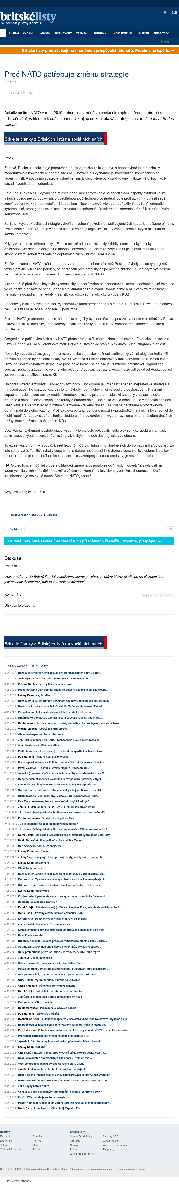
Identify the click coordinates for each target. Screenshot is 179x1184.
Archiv (45, 33)
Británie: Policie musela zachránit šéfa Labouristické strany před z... (60, 717)
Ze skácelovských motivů (58, 818)
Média (36, 1145)
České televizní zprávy (53, 729)
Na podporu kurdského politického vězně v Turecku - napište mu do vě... (62, 1025)
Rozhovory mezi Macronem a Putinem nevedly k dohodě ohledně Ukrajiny (63, 701)
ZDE (42, 491)
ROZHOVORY (63, 33)
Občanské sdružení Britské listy (42, 1168)
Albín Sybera (26, 678)
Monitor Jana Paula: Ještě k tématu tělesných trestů (63, 807)
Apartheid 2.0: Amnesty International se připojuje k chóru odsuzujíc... (60, 1041)
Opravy (74, 1145)
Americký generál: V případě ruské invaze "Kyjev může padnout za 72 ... (62, 773)
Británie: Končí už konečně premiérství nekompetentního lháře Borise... (62, 941)
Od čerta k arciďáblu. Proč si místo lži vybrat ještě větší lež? (73, 835)
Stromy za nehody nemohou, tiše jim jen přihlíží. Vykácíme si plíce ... (60, 946)
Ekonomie (6, 1140)
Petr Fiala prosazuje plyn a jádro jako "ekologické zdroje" (53, 801)
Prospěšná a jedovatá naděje (58, 1008)
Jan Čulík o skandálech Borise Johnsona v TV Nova (50, 997)
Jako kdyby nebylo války (33, 1086)
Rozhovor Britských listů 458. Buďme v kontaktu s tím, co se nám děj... (63, 812)
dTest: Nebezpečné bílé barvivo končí (41, 734)
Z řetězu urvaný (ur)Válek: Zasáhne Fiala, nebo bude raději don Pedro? (79, 907)
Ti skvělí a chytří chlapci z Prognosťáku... (63, 768)
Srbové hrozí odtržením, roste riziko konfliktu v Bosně (51, 963)
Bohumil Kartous (28, 1019)
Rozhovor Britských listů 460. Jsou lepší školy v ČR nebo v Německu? (63, 829)
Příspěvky (161, 33)
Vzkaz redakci (111, 1140)
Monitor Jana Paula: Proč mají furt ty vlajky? (58, 1069)
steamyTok (42, 891)
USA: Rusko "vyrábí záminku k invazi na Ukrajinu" (49, 980)
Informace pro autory (115, 1145)
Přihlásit (170, 12)
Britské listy (30, 19)
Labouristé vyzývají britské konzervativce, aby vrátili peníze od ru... (59, 784)
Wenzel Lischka (28, 729)
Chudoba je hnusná (30, 868)
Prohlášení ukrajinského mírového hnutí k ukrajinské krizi (53, 1036)
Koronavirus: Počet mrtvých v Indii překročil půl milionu (52, 919)
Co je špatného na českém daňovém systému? (49, 824)
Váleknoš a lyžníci (47, 1013)
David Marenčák (28, 840)
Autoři (144, 33)
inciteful (40, 1047)
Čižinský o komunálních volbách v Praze (59, 913)
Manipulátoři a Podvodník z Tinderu (61, 840)
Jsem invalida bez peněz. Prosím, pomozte (44, 924)
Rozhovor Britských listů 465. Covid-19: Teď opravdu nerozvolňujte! (60, 706)
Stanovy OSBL (111, 1136)
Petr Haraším (26, 756)
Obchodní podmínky (82, 1153)
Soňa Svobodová (28, 745)
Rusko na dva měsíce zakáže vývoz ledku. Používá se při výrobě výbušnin (64, 1075)
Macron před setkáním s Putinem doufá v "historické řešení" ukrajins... (62, 762)
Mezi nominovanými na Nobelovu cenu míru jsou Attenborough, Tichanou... (64, 1080)
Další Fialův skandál (30, 935)
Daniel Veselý (26, 723)
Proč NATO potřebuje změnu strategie (41, 1097)
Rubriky (100, 33)
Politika (37, 1140)
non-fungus (42, 851)
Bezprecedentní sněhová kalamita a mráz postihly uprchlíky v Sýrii (59, 779)
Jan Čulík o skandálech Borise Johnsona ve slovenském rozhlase (59, 740)
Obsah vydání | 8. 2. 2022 (26, 666)
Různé (37, 1149)
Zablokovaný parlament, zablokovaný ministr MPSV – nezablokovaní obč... (84, 1030)
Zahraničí (5, 1136)
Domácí (37, 1136)
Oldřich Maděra (27, 985)
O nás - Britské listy (81, 1136)
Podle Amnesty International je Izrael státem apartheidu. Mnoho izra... (61, 751)
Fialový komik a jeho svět (52, 756)
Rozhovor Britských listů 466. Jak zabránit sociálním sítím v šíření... (60, 673)
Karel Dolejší (26, 835)
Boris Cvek (25, 913)
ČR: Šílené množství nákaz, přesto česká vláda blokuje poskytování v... (62, 1052)
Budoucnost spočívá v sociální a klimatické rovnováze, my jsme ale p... (85, 1019)
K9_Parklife (42, 695)
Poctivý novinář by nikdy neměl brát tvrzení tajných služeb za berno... (79, 723)
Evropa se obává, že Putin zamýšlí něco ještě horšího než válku (57, 974)
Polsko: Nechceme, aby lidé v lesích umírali (45, 684)
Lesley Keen (26, 695)
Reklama (75, 1149)
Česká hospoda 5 (41, 958)
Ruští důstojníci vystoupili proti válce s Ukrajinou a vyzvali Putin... (58, 796)
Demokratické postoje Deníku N (38, 902)
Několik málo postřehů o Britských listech (62, 678)
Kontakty (75, 1140)
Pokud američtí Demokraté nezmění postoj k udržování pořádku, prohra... (63, 969)
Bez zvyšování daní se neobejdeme (40, 846)
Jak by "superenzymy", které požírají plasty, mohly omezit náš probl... (61, 857)
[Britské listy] (55, 138)
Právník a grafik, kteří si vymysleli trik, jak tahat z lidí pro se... (56, 712)
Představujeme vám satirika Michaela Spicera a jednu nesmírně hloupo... (63, 689)
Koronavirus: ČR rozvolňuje (35, 1002)
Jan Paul (23, 807)
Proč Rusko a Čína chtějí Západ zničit (57, 1108)
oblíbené (167, 595)
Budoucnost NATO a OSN (26, 515)
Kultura (4, 1145)
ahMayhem (42, 863)
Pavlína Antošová (29, 818)
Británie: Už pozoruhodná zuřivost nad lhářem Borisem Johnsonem (60, 885)
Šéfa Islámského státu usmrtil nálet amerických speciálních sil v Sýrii (61, 930)
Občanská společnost (13, 1149)
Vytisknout (16, 529)
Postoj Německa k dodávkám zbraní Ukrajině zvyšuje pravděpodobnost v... (64, 1103)
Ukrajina (51, 515)
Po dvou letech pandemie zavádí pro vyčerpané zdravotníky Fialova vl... (62, 896)
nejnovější (150, 595)
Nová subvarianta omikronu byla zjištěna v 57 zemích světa (55, 1058)
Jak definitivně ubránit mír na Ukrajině (59, 991)
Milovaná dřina (50, 745)
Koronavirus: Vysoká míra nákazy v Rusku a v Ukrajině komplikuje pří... (62, 879)
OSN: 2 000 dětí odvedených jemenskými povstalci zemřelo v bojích (60, 1091)
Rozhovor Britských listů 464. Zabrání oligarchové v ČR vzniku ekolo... (61, 874)
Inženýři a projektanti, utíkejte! (57, 985)
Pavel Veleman (27, 768)
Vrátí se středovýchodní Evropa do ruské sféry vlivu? (51, 1064)
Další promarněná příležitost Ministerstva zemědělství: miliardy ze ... (60, 952)
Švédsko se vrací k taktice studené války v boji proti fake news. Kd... (60, 790)
